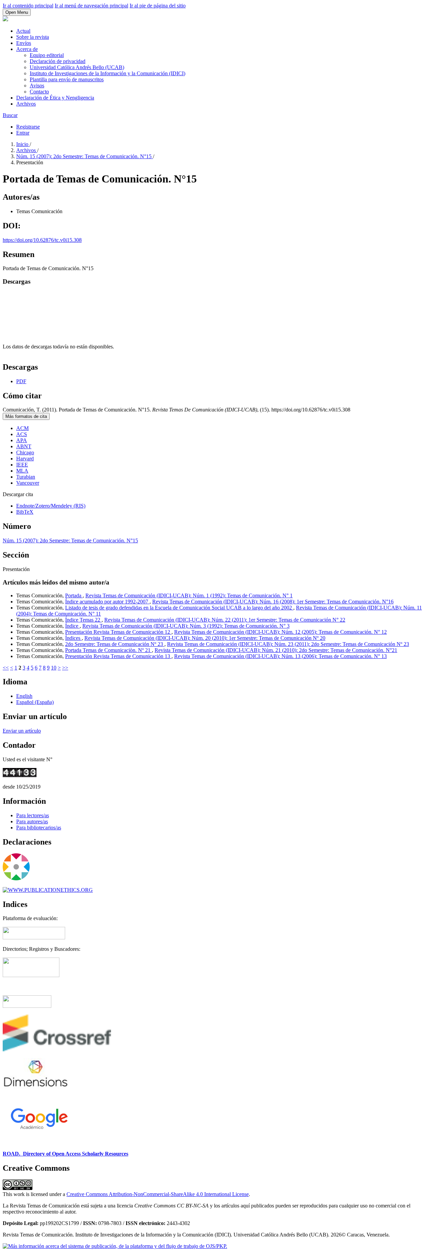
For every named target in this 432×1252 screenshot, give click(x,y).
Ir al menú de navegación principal (91, 5)
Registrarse (28, 127)
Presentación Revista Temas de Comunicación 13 (118, 656)
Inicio (23, 144)
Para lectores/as (32, 815)
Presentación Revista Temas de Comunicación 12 (118, 632)
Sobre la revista (32, 37)
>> (65, 668)
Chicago (25, 452)
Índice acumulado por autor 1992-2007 (107, 601)
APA (21, 440)
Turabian (25, 477)
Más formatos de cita (26, 416)
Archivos (26, 104)
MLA (22, 471)
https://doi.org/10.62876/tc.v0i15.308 (42, 240)
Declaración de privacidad (57, 61)
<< (6, 668)
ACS (21, 434)
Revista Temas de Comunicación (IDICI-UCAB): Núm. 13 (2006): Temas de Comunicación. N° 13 (280, 656)
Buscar (10, 115)
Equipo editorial (47, 55)
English (24, 696)
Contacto (39, 91)
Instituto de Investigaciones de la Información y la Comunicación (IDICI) (107, 73)
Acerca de (27, 49)
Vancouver (27, 483)
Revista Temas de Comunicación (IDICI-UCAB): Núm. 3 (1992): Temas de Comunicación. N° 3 (186, 626)
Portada (74, 595)
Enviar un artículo (22, 731)
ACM (22, 428)
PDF (21, 381)
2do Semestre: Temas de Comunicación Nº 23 (114, 644)
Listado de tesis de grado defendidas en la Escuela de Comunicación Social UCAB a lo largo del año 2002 (179, 607)
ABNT (23, 446)
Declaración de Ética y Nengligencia (55, 98)
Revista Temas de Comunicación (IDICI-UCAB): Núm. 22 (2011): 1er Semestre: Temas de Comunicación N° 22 (224, 620)
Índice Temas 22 (83, 620)
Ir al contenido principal (28, 5)
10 (53, 668)
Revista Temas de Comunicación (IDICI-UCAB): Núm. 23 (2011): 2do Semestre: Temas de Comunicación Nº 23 (288, 644)
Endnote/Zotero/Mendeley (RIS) (50, 506)
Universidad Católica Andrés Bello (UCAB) (77, 67)
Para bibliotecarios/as (38, 827)
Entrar (22, 133)
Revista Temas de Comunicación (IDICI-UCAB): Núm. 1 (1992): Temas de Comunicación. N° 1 (189, 595)
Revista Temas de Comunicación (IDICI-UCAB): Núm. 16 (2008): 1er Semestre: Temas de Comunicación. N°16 (273, 601)
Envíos (23, 43)
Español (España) (35, 702)
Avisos (37, 85)
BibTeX (24, 512)
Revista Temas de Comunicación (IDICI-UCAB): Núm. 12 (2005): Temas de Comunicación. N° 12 (280, 632)
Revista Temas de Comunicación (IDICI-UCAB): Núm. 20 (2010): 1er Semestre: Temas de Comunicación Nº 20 (204, 638)
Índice (72, 626)
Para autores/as (32, 821)
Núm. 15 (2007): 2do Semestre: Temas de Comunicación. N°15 (84, 156)
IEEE (22, 464)
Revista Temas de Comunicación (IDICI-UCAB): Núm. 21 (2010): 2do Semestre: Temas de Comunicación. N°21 (276, 650)
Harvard (25, 458)
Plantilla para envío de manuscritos (67, 79)
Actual (23, 31)
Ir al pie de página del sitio (158, 5)
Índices (73, 638)
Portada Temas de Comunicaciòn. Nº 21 (108, 650)
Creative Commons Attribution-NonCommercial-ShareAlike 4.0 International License (157, 1194)
